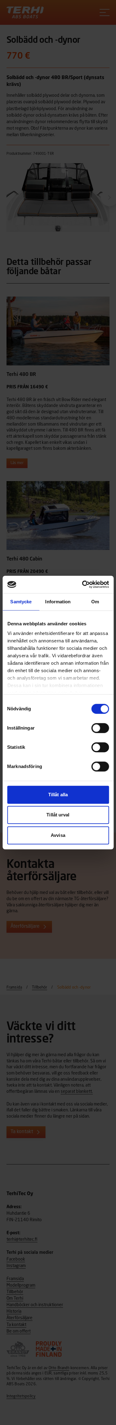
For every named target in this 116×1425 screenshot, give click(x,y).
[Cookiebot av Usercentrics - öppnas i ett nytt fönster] (82, 584)
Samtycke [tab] (21, 601)
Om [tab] (95, 601)
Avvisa (58, 835)
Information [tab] (58, 601)
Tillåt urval (57, 814)
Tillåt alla (58, 794)
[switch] (100, 728)
